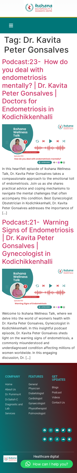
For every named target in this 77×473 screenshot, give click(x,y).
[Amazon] (56, 439)
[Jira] (69, 439)
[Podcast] (50, 439)
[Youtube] (56, 430)
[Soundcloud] (63, 439)
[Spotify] (69, 430)
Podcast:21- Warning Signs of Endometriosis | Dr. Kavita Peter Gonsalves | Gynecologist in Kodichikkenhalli (38, 241)
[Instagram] (50, 430)
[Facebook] (44, 430)
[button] (10, 25)
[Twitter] (63, 430)
